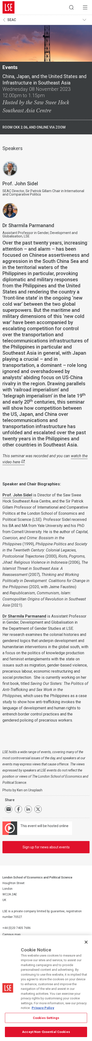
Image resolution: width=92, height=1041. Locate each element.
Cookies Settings (46, 1018)
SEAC (11, 20)
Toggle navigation (86, 20)
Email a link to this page (8, 809)
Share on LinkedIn (28, 809)
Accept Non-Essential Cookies (46, 1032)
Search (71, 7)
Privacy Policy (43, 1008)
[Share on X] (38, 809)
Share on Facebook (18, 809)
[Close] (86, 942)
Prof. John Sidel (17, 495)
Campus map (11, 934)
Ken (20, 790)
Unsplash (35, 790)
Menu (85, 7)
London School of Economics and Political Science (8, 7)
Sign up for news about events (46, 847)
